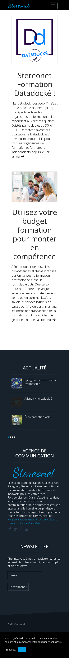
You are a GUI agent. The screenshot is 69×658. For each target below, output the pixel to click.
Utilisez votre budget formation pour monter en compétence (34, 234)
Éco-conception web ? (38, 417)
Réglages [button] (11, 649)
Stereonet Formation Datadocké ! (34, 84)
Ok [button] (22, 649)
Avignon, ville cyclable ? (38, 398)
